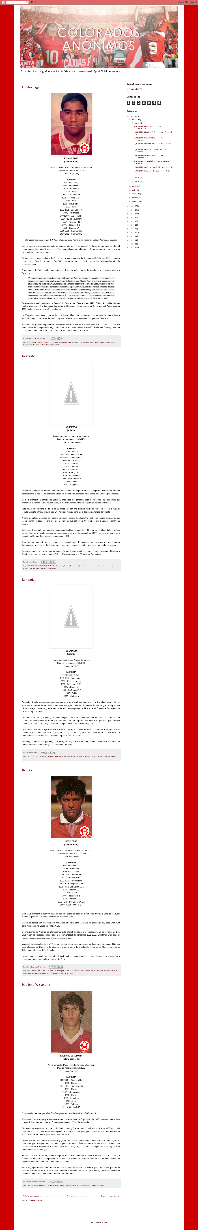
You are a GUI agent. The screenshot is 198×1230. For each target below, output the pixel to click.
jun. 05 (137, 178)
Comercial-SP (72, 342)
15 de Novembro (32, 342)
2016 (132, 240)
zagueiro (70, 973)
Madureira (103, 756)
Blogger (104, 1222)
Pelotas (94, 1185)
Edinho (79, 342)
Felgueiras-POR (66, 756)
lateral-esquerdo (70, 1185)
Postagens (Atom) (35, 1200)
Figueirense (94, 342)
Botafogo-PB (63, 342)
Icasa (101, 971)
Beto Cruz (29, 770)
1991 (36, 756)
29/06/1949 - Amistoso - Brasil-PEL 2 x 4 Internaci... (153, 167)
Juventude (36, 345)
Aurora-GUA (45, 971)
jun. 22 (137, 123)
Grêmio (86, 566)
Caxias (36, 1185)
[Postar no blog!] (53, 338)
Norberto (28, 356)
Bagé (56, 342)
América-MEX (35, 971)
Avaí (52, 342)
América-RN (46, 342)
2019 (132, 229)
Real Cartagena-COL (59, 973)
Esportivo (85, 342)
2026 (132, 117)
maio (134, 186)
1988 (36, 566)
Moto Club (42, 973)
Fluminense (74, 566)
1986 (28, 566)
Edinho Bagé (31, 87)
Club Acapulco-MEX (76, 971)
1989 (39, 566)
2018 (132, 233)
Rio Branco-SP (45, 568)
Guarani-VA (102, 342)
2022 (132, 217)
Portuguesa (37, 568)
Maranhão (35, 973)
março (134, 194)
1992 (39, 756)
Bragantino (59, 566)
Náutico (49, 973)
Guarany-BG (111, 342)
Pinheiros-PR (27, 568)
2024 (132, 210)
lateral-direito (45, 345)
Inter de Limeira (83, 756)
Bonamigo (29, 580)
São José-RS (55, 345)
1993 (28, 971)
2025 (132, 206)
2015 (132, 244)
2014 (132, 248)
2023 (132, 214)
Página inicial (72, 1196)
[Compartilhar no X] (56, 338)
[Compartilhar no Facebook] (58, 338)
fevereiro (135, 198)
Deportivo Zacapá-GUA (91, 971)
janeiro (135, 201)
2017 (132, 236)
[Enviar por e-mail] (50, 338)
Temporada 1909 (135, 89)
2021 (132, 221)
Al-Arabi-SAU (50, 566)
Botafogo (58, 756)
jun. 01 (137, 182)
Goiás (81, 566)
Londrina (103, 566)
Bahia (44, 756)
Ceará (67, 971)
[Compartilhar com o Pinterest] (61, 338)
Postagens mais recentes (32, 1196)
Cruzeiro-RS (43, 1185)
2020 (132, 225)
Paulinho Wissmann (36, 985)
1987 (32, 566)
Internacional (27, 345)
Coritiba (66, 566)
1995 (39, 342)
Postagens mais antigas (110, 1196)
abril (134, 190)
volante (53, 568)
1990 (43, 566)
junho (134, 120)
